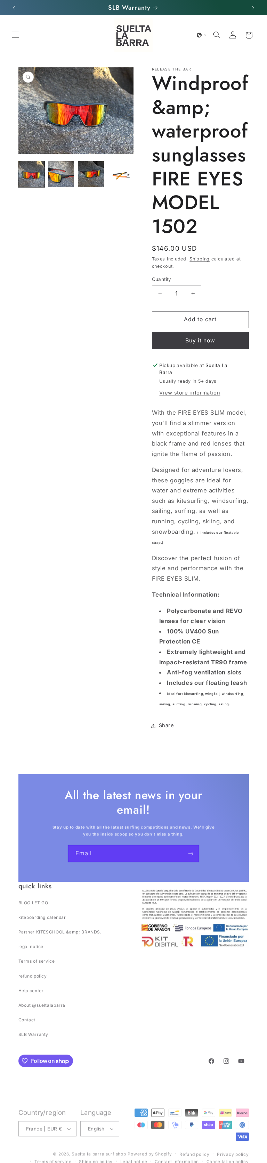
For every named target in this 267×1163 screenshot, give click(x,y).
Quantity (161, 279)
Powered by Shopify (150, 1151)
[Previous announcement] (14, 7)
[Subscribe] (191, 853)
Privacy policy (233, 1152)
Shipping (199, 258)
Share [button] (166, 725)
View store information (189, 393)
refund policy (32, 975)
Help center (31, 990)
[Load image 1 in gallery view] (31, 174)
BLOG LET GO (33, 902)
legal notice (31, 946)
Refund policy (194, 1152)
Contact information (177, 1159)
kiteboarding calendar (42, 917)
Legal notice (133, 1159)
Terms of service (36, 960)
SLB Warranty (33, 1034)
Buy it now (200, 340)
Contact (26, 1019)
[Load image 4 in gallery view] (120, 174)
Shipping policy (96, 1159)
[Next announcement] (253, 7)
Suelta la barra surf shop (99, 1151)
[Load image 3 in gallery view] (91, 174)
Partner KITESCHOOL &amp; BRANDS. (60, 931)
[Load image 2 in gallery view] (61, 174)
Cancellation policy (228, 1159)
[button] (15, 35)
